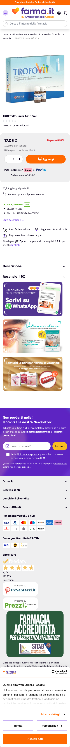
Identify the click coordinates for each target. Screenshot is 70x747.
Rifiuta (18, 725)
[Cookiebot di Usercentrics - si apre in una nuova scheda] (51, 672)
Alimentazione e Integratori (25, 34)
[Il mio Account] (59, 13)
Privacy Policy (60, 463)
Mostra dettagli (50, 714)
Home (5, 34)
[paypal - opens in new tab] (41, 170)
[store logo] (32, 13)
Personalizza (50, 725)
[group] (10, 121)
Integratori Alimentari (51, 34)
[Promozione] (35, 299)
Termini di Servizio (13, 466)
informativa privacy (28, 454)
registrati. (15, 245)
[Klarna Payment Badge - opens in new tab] (28, 170)
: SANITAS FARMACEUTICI (27, 213)
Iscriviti (59, 446)
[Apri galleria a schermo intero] (35, 79)
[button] (5, 13)
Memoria (7, 38)
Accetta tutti (35, 738)
